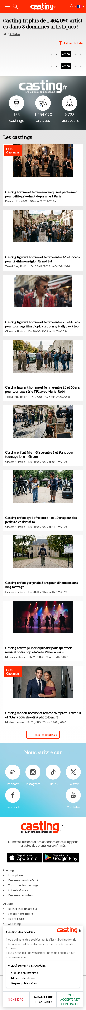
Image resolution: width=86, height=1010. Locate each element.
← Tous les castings (43, 734)
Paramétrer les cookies (43, 1000)
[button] (73, 7)
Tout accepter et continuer (70, 999)
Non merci (16, 999)
